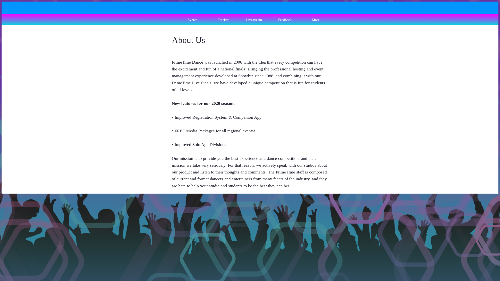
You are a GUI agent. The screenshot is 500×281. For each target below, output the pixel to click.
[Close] (9, 7)
